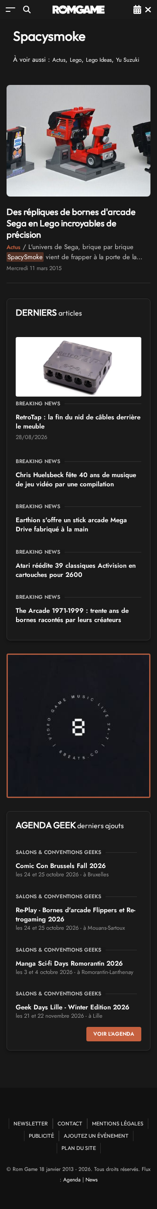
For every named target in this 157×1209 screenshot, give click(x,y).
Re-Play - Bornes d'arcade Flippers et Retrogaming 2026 (75, 914)
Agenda (72, 1180)
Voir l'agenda (113, 1034)
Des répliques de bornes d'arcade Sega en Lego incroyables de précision (71, 223)
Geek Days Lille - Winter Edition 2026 (73, 1007)
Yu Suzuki (127, 60)
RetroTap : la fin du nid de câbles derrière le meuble (78, 421)
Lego (76, 60)
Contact (70, 1123)
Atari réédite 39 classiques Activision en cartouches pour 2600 (76, 570)
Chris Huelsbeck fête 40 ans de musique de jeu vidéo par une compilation (76, 479)
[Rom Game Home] (78, 9)
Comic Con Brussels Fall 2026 (61, 866)
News (91, 1180)
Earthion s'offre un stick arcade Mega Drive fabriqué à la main (71, 524)
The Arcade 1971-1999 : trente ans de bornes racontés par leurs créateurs (72, 615)
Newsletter (31, 1123)
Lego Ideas (99, 60)
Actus (58, 60)
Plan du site (78, 1148)
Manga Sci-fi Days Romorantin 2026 (69, 963)
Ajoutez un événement (96, 1135)
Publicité (41, 1135)
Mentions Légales (117, 1123)
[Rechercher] (27, 9)
